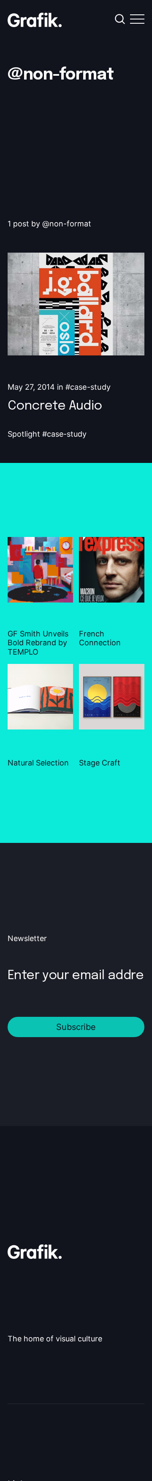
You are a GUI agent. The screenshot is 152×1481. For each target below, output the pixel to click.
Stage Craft (99, 762)
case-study (90, 386)
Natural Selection (38, 762)
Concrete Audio (55, 406)
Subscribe (76, 1027)
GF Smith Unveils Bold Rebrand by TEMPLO (38, 642)
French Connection (100, 638)
